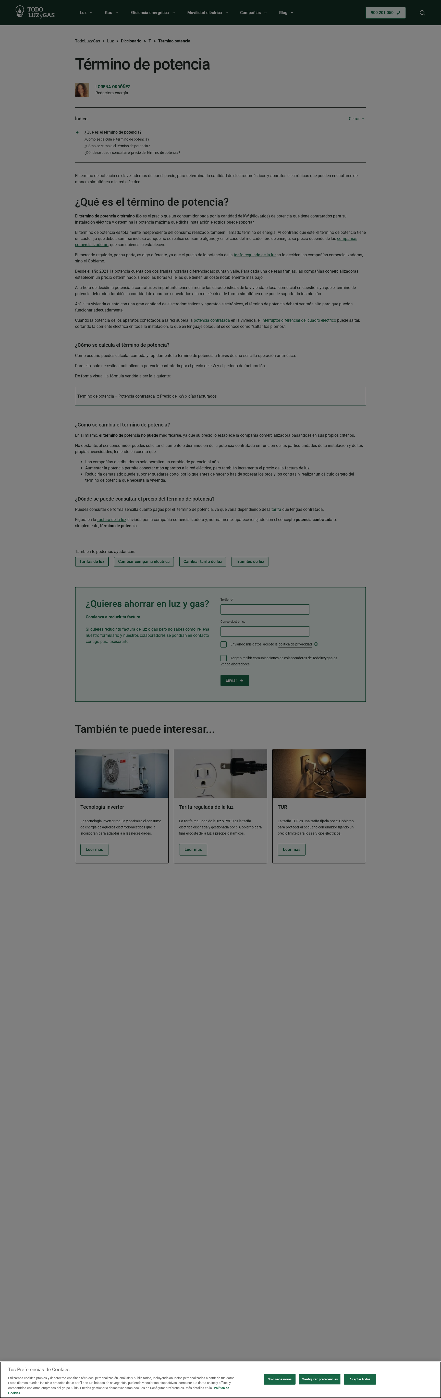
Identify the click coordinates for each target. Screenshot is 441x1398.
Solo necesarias (280, 1379)
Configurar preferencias (320, 1379)
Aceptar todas (360, 1379)
